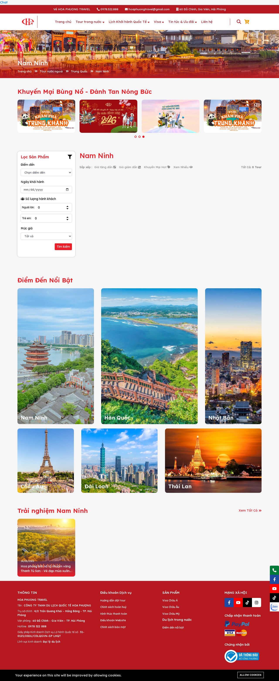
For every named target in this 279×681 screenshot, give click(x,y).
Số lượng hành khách (40, 199)
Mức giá (26, 228)
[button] (135, 137)
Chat (4, 2)
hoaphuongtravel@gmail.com (149, 9)
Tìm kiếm (63, 247)
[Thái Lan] (213, 460)
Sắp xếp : (86, 167)
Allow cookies (250, 674)
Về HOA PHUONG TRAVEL (71, 9)
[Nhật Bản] (233, 356)
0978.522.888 (109, 9)
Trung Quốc (79, 71)
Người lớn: (28, 207)
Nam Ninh (102, 71)
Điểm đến (27, 165)
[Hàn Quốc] (149, 356)
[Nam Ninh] (55, 356)
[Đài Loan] (119, 460)
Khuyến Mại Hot (155, 167)
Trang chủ (24, 71)
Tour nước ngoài (51, 71)
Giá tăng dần (103, 167)
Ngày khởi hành (32, 182)
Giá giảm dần (128, 167)
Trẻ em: (26, 218)
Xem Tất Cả (248, 510)
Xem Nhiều (181, 167)
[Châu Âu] (45, 460)
